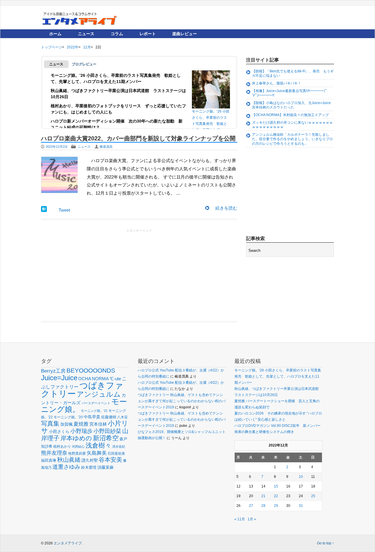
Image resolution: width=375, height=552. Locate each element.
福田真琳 (48, 460)
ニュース (86, 33)
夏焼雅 (81, 424)
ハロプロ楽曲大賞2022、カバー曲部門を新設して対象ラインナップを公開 (138, 138)
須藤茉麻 (105, 467)
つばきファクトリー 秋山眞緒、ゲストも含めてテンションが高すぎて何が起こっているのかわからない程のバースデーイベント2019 (182, 401)
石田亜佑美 (116, 453)
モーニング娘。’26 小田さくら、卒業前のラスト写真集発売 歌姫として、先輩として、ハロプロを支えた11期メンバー (210, 119)
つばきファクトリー (82, 389)
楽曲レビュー (184, 33)
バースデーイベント (95, 403)
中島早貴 (92, 417)
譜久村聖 (89, 460)
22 (276, 496)
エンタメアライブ (68, 543)
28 (263, 506)
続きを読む (226, 207)
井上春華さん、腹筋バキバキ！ (276, 83)
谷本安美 (110, 459)
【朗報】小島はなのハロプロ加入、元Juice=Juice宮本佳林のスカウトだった (291, 105)
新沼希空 (106, 438)
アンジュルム (99, 394)
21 (263, 496)
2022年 (73, 47)
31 (301, 506)
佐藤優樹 (108, 417)
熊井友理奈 (54, 453)
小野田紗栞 (107, 431)
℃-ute (115, 378)
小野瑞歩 (81, 431)
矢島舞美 (97, 453)
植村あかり (62, 446)
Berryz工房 (53, 371)
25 (313, 496)
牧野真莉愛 (77, 453)
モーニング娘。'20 (68, 417)
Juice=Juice (59, 378)
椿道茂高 (106, 146)
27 (251, 506)
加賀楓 (66, 424)
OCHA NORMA (93, 378)
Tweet (64, 210)
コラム (117, 33)
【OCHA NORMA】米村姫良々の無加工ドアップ (290, 115)
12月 (87, 47)
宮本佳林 (98, 424)
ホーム (55, 33)
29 (276, 506)
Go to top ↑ (325, 543)
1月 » (252, 519)
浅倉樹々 (98, 445)
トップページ (51, 47)
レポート (147, 33)
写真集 (50, 423)
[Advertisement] (139, 275)
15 (276, 486)
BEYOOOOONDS (91, 370)
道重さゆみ (66, 467)
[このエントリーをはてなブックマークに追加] (44, 210)
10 (301, 477)
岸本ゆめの (76, 438)
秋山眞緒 (69, 459)
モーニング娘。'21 (94, 410)
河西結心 (78, 446)
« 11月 (239, 519)
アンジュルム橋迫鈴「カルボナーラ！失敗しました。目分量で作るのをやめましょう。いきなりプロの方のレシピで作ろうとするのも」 (292, 139)
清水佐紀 (118, 446)
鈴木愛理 (88, 467)
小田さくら (59, 431)
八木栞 (122, 417)
